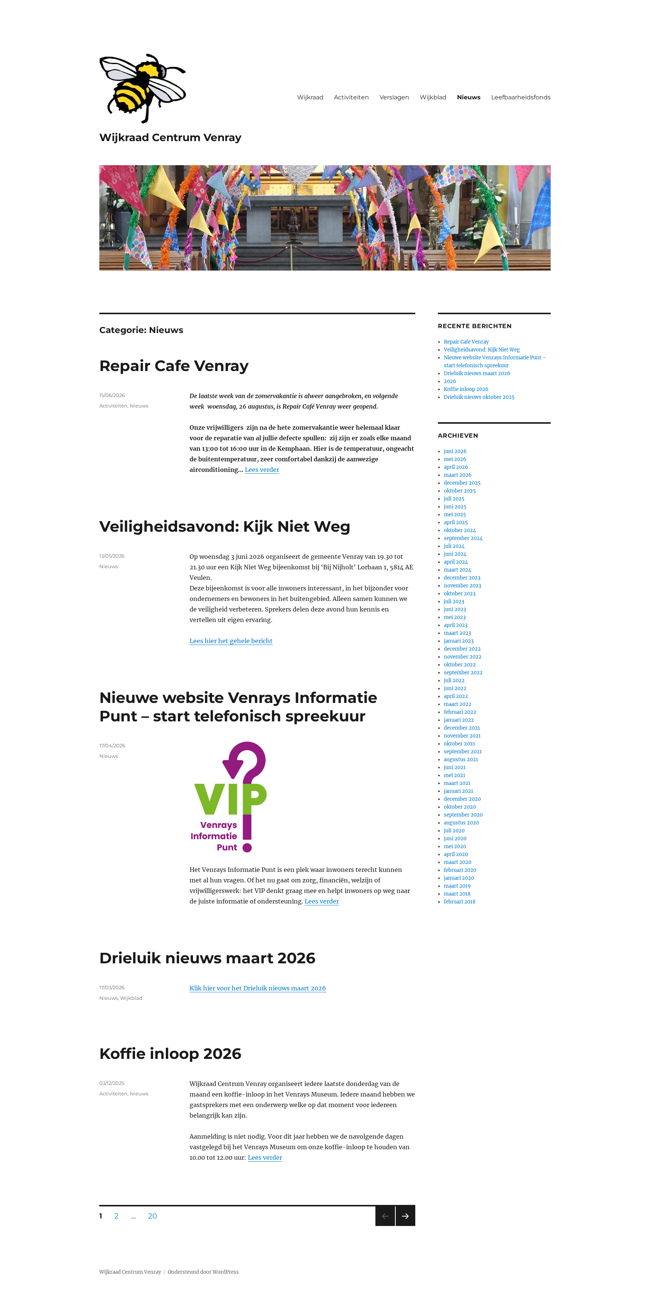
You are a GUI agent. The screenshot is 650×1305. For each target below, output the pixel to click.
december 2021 (462, 728)
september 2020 (463, 815)
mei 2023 (455, 617)
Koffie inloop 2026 (170, 1053)
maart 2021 (457, 783)
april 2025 (456, 522)
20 (155, 1215)
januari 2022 (459, 720)
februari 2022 (460, 712)
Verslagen (394, 97)
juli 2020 (454, 830)
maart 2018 (457, 894)
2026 (450, 381)
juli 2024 (454, 546)
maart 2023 (457, 633)
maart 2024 (457, 570)
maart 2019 (457, 886)
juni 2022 (455, 688)
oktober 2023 (459, 593)
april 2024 (456, 562)
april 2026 (456, 467)
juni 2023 (455, 609)
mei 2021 (454, 775)
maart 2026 (458, 475)
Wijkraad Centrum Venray (170, 137)
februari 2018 (459, 902)
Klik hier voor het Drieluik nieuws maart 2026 (258, 988)
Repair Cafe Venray (174, 365)
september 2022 (463, 672)
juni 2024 (455, 554)
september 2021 (463, 751)
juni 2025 (455, 506)
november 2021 (462, 736)
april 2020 (456, 854)
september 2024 (463, 538)
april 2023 (456, 625)
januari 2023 (459, 641)
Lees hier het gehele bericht (231, 641)
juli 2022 (454, 680)
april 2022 (456, 696)
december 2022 (462, 649)
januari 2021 (458, 791)
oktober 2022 (460, 665)
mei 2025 (455, 514)
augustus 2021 (461, 759)
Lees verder (262, 469)
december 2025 (462, 483)
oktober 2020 (460, 807)
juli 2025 (454, 499)
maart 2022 (457, 704)
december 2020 (462, 799)
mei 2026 (455, 459)
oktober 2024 (460, 530)
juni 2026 (455, 451)
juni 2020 (455, 838)
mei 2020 (455, 846)
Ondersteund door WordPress (203, 1272)
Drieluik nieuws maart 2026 (207, 958)
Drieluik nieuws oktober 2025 (479, 397)
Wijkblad (433, 97)
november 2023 (462, 586)
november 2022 (462, 657)
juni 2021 (455, 767)
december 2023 (462, 578)
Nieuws (469, 97)
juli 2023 (454, 601)
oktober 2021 (459, 744)
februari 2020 (460, 870)
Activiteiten (351, 97)
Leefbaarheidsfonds (521, 97)
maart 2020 (457, 862)
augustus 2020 (461, 823)
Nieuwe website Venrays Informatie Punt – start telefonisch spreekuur (238, 706)
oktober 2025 (460, 491)
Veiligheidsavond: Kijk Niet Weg (225, 526)
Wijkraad (310, 97)
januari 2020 (459, 878)
